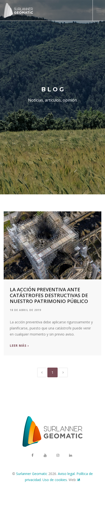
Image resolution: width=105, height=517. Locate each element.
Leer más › (19, 346)
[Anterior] (42, 372)
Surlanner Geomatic (31, 473)
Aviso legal (66, 473)
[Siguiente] (63, 372)
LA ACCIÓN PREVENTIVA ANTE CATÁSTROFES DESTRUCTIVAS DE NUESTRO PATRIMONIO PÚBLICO (49, 295)
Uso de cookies (54, 479)
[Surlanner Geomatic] (18, 10)
